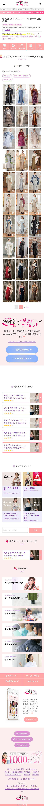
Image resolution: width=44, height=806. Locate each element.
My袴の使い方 (31, 719)
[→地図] (7, 30)
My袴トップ (11, 676)
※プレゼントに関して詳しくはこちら (22, 342)
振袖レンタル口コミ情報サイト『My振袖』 (22, 786)
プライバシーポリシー (13, 775)
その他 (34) (8, 79)
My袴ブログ (32, 681)
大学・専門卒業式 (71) (21, 76)
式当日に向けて (31, 769)
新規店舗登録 (13, 779)
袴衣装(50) (22, 48)
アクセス (39, 48)
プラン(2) (30, 48)
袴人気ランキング (12, 681)
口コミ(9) (13, 48)
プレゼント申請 (32, 676)
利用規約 (36, 772)
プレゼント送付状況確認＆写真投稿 (17, 772)
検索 (35, 530)
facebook (22, 745)
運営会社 (27, 775)
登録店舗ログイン (29, 779)
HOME (9, 769)
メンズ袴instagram (23, 739)
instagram (23, 733)
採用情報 (35, 775)
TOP (4, 48)
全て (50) (7, 76)
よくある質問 (19, 769)
